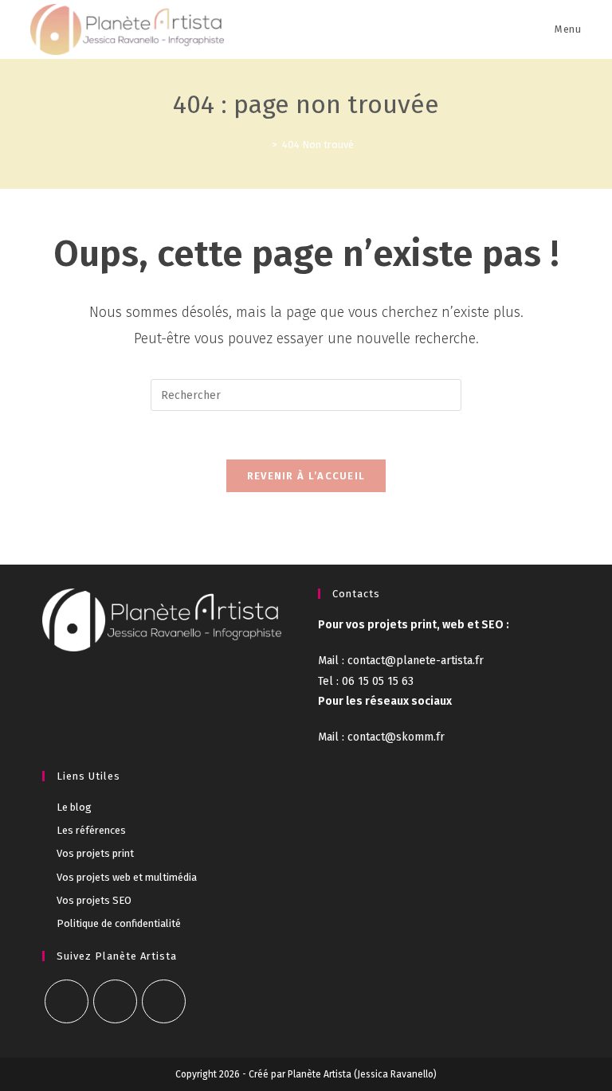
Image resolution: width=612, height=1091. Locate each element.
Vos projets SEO (94, 900)
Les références (91, 830)
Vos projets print (95, 853)
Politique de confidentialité (119, 923)
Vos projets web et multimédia (127, 877)
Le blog (74, 807)
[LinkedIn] (164, 1001)
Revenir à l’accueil (306, 476)
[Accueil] (263, 145)
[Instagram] (115, 1001)
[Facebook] (66, 1001)
